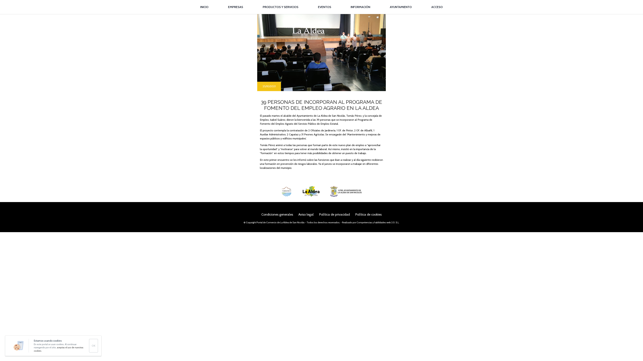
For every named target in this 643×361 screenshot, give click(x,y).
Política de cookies (368, 214)
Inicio (204, 7)
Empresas (235, 7)
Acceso (437, 7)
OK (93, 345)
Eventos (324, 7)
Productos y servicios (280, 7)
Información (360, 7)
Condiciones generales (277, 214)
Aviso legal (306, 214)
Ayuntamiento (401, 7)
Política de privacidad (334, 214)
